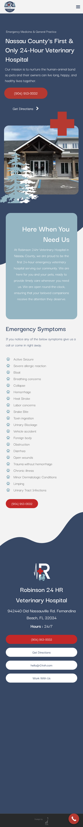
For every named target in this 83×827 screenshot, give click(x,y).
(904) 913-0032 (26, 93)
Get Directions (24, 108)
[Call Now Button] (74, 819)
